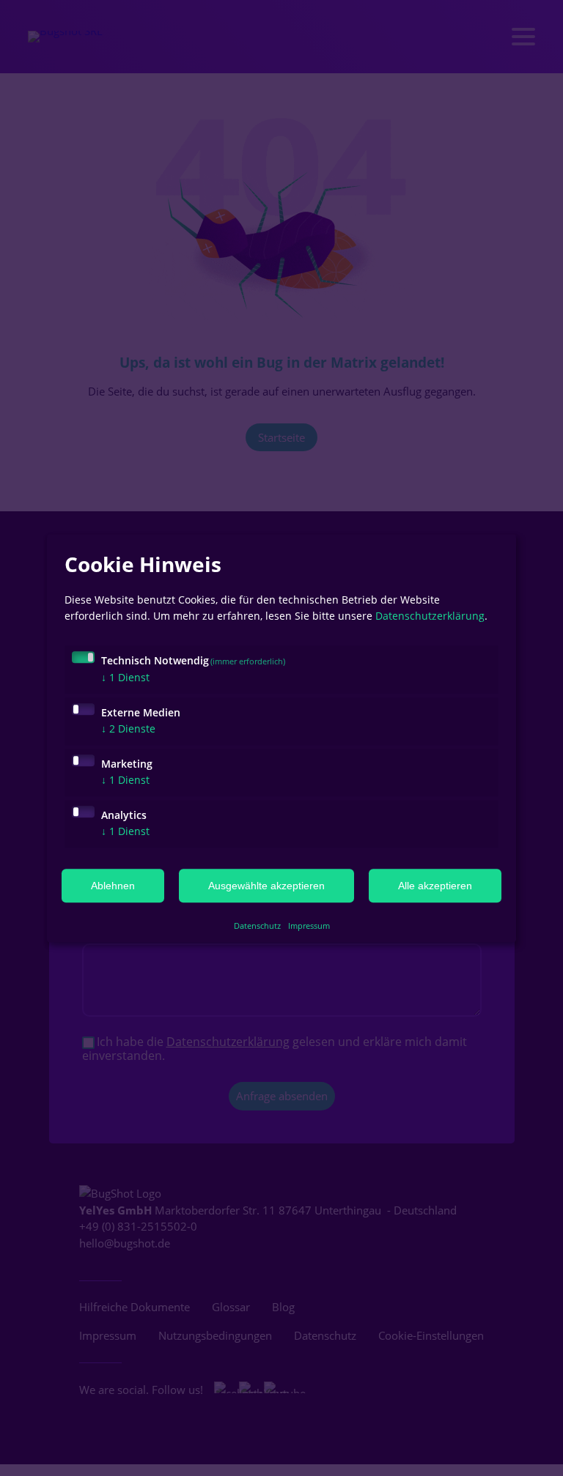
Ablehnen (113, 885)
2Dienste (128, 728)
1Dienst (125, 677)
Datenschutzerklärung (430, 616)
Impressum (309, 926)
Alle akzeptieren (435, 885)
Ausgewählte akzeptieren (266, 885)
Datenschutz (257, 926)
